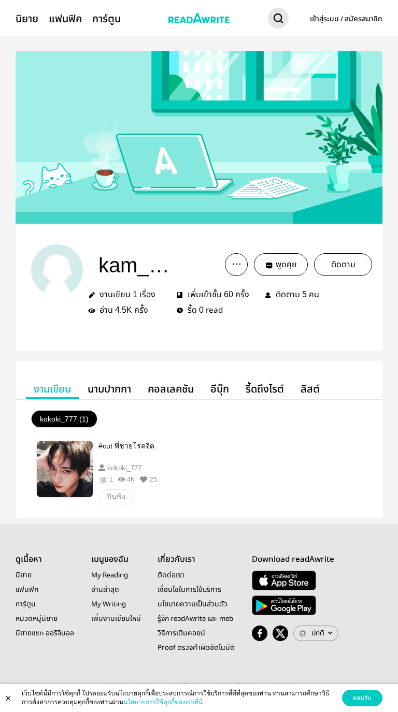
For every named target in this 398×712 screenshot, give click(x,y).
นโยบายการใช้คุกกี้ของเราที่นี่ (163, 702)
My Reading (109, 575)
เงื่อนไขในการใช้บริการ (189, 589)
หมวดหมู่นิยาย (37, 618)
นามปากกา (109, 389)
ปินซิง (116, 496)
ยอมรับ (362, 698)
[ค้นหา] (278, 20)
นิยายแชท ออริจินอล (45, 633)
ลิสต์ (310, 389)
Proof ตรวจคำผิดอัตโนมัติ (196, 647)
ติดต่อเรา (171, 575)
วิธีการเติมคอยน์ (181, 633)
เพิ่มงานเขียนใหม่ (116, 618)
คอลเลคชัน (171, 389)
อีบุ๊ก (219, 389)
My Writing (108, 604)
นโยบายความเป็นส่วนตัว (193, 604)
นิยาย (27, 19)
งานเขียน (52, 389)
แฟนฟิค (65, 19)
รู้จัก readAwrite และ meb (195, 618)
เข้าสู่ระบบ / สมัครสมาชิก (346, 19)
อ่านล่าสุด (105, 589)
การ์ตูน (106, 19)
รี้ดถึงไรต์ (265, 389)
